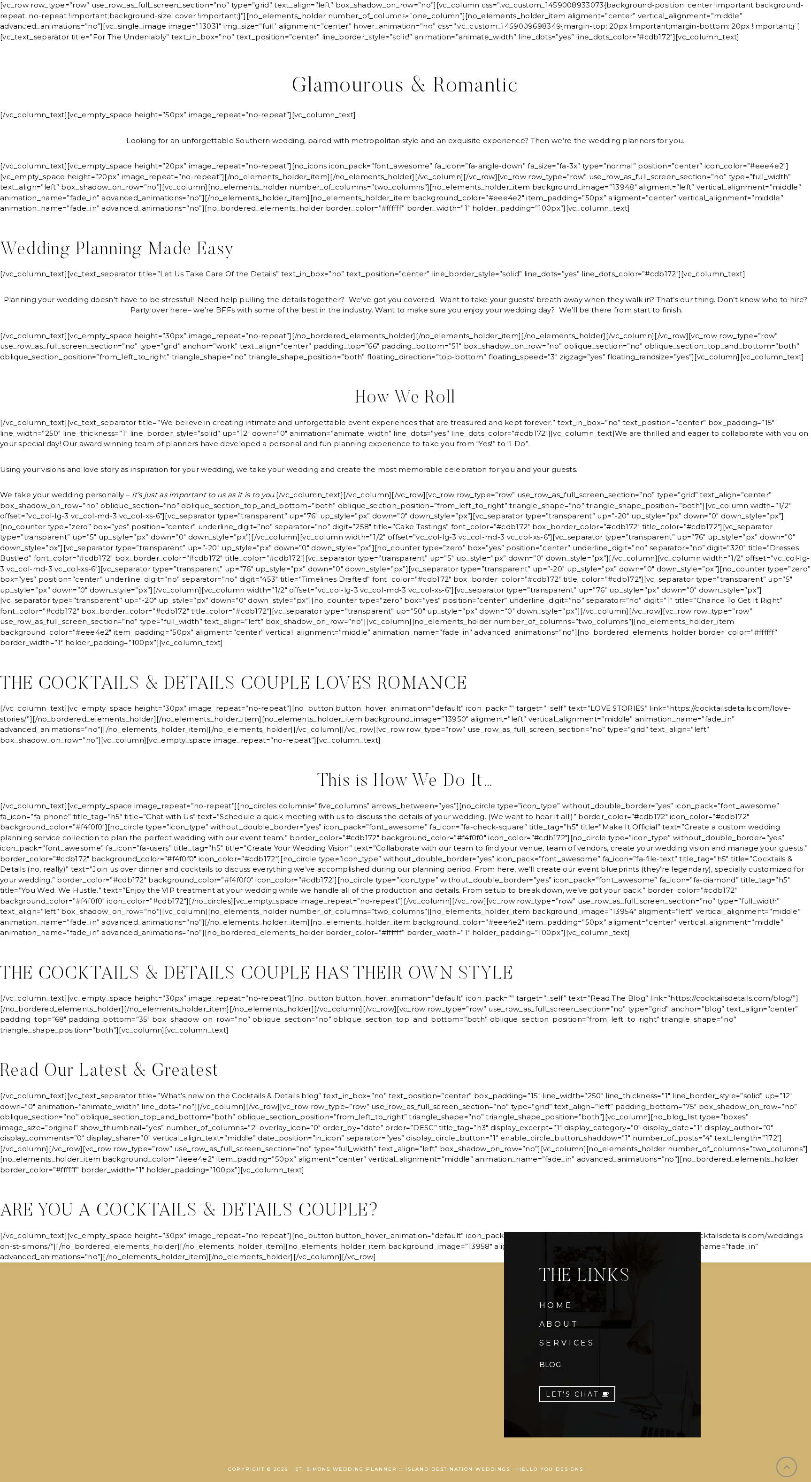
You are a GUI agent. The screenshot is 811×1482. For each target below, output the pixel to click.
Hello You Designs (550, 1469)
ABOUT (559, 1324)
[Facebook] (25, 23)
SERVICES (567, 1342)
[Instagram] (39, 23)
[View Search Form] (795, 23)
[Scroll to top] (786, 1467)
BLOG (550, 1364)
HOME (556, 1305)
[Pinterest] (67, 23)
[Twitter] (52, 23)
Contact (572, 23)
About (264, 23)
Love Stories (504, 23)
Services (316, 23)
